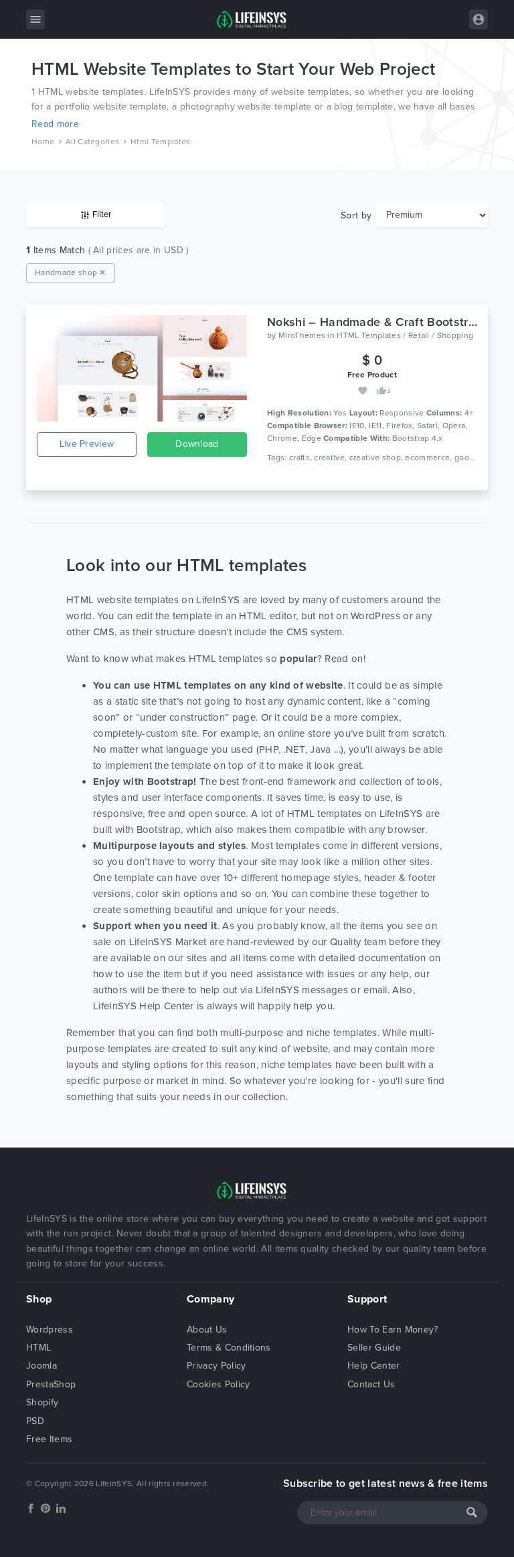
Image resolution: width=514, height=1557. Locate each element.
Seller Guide (374, 1347)
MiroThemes (301, 335)
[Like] (381, 389)
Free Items (49, 1439)
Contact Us (371, 1384)
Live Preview (87, 444)
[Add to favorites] (364, 389)
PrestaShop (51, 1384)
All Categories (92, 141)
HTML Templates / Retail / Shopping (405, 335)
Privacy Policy (216, 1365)
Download (197, 444)
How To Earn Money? (392, 1329)
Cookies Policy (218, 1384)
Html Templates (160, 141)
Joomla (41, 1365)
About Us (207, 1329)
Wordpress (49, 1329)
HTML (38, 1347)
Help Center (373, 1365)
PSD (35, 1421)
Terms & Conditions (229, 1347)
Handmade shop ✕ (70, 272)
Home (42, 141)
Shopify (42, 1402)
